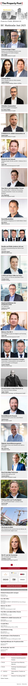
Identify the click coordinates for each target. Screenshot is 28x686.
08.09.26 (3, 658)
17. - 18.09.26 (4, 671)
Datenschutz (24, 684)
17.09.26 (3, 662)
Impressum (19, 684)
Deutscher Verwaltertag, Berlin (18, 675)
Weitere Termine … (5, 678)
